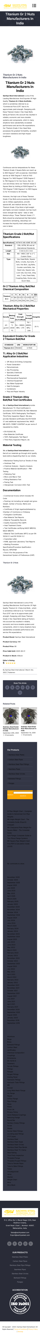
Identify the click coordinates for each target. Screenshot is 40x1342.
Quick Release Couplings (16, 1115)
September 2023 (13, 937)
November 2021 (13, 988)
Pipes (9, 1104)
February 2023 (12, 953)
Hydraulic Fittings (13, 1080)
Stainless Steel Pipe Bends (17, 1147)
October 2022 (12, 961)
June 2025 (11, 891)
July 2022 (11, 969)
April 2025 (11, 896)
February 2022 (12, 980)
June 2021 (11, 1001)
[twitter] (9, 1243)
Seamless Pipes (14, 769)
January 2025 (12, 904)
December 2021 (13, 985)
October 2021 (12, 991)
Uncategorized (12, 1172)
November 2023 (13, 934)
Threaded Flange (13, 1158)
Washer (10, 1177)
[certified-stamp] (20, 1294)
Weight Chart (12, 1180)
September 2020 (13, 1012)
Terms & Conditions (20, 1329)
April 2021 (11, 1004)
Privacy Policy (12, 1112)
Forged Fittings (13, 1074)
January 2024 (12, 931)
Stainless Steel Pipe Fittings (18, 764)
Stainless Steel (12, 1139)
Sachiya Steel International (14, 670)
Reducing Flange (13, 1117)
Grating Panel (12, 1077)
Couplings (11, 1055)
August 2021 (12, 996)
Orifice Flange (12, 1099)
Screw (9, 1126)
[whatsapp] (31, 1243)
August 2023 (12, 939)
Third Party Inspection (15, 1155)
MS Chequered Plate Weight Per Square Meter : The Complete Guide (19, 830)
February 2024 (12, 928)
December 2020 (13, 1009)
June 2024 (11, 923)
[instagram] (25, 1243)
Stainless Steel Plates (16, 755)
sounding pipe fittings (15, 1134)
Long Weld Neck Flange (16, 1090)
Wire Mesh (11, 1185)
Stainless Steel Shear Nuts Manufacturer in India (29, 716)
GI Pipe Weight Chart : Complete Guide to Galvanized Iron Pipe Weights (19, 814)
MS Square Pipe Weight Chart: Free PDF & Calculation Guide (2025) (18, 843)
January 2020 (12, 1018)
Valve (9, 1174)
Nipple (9, 1096)
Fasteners (11, 672)
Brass (9, 1042)
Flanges (11, 783)
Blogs (9, 1039)
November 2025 (13, 877)
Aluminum (11, 1036)
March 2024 (11, 926)
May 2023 (11, 947)
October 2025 (12, 880)
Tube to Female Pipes (15, 1163)
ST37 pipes (11, 1136)
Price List (10, 1109)
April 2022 (11, 974)
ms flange (11, 1093)
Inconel (10, 1088)
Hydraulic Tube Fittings (16, 1082)
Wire (9, 1182)
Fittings (10, 1069)
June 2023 (11, 945)
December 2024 (13, 907)
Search (10, 795)
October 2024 (12, 912)
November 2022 (13, 958)
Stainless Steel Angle (15, 1142)
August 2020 (12, 1015)
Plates (9, 1107)
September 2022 (13, 964)
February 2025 (12, 901)
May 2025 (11, 893)
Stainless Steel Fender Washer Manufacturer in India (11, 716)
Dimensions (11, 1058)
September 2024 (13, 915)
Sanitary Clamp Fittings (16, 1123)
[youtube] (20, 1243)
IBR (8, 1085)
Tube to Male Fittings (15, 1166)
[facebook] (15, 1243)
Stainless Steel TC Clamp (16, 1150)
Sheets (9, 1128)
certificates (11, 1050)
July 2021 (11, 999)
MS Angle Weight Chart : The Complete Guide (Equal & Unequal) (18, 822)
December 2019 (13, 1020)
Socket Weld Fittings (15, 1131)
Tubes (9, 1169)
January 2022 (12, 982)
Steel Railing (12, 1153)
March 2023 (11, 950)
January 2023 (12, 955)
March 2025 (11, 899)
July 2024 (11, 920)
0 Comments (9, 735)
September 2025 (13, 883)
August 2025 (12, 885)
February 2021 (12, 1007)
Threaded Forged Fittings (16, 1161)
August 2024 (12, 918)
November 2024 (13, 910)
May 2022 (11, 972)
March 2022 (11, 977)
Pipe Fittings (12, 1101)
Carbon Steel (12, 1047)
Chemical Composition (15, 1053)
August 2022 (12, 966)
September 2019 (13, 1023)
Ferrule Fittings (12, 1066)
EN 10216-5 (11, 1061)
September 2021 (13, 993)
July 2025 (11, 888)
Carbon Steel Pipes (15, 760)
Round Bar (11, 1120)
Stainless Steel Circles (16, 774)
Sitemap (20, 1331)
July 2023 (11, 942)
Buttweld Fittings (14, 779)
